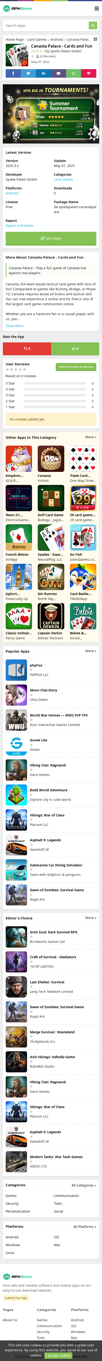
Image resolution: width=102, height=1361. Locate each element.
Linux (10, 1252)
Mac (57, 1245)
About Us (10, 1320)
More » (90, 437)
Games (11, 1195)
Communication (66, 1195)
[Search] (93, 25)
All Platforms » (85, 1226)
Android (56, 39)
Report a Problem (19, 225)
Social (58, 1211)
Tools (58, 1203)
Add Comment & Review (76, 367)
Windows (13, 1245)
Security (12, 1203)
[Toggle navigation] (96, 8)
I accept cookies (58, 1355)
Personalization (18, 1211)
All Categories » (84, 1185)
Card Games (37, 39)
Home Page (15, 39)
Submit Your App (16, 1298)
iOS (56, 1237)
